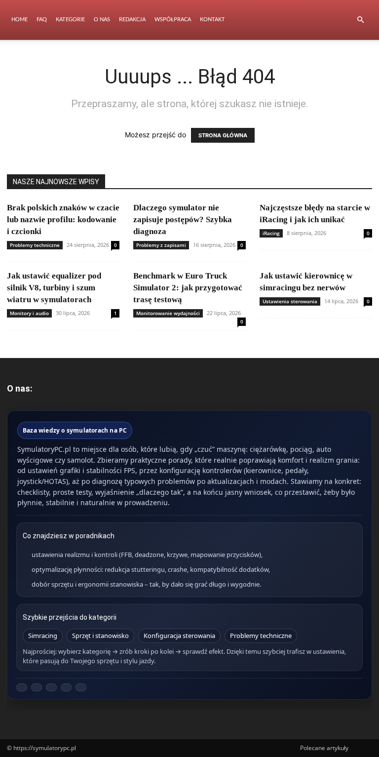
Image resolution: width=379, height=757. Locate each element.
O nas (102, 19)
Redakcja (132, 19)
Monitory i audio (29, 313)
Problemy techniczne (35, 244)
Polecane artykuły (324, 748)
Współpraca (172, 19)
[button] (360, 20)
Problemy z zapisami (161, 244)
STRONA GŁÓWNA (222, 135)
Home (19, 19)
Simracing (42, 635)
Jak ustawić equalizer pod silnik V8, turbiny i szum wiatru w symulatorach (54, 287)
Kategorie (70, 19)
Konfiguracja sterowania (179, 635)
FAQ (42, 19)
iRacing (271, 233)
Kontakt (212, 19)
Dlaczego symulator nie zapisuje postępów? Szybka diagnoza (182, 219)
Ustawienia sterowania (290, 301)
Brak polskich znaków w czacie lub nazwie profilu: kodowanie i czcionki (63, 219)
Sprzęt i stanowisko (100, 635)
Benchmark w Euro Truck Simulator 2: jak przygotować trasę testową (187, 287)
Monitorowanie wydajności (168, 313)
